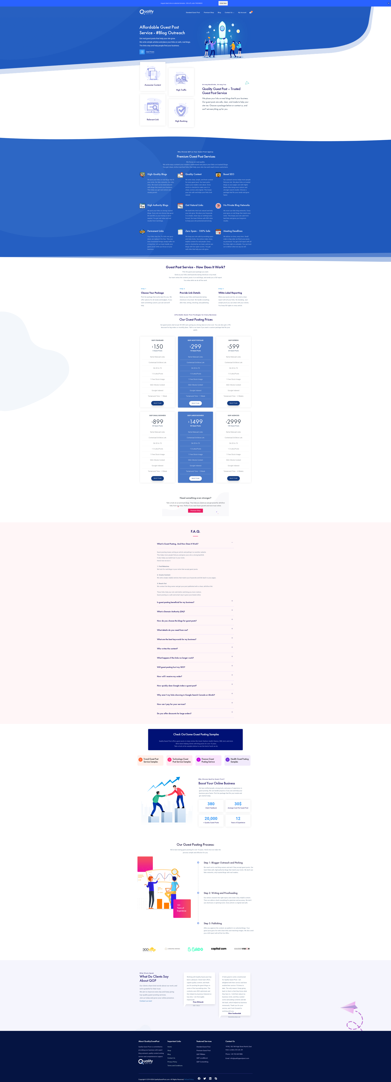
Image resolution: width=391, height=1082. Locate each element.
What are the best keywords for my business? (176, 639)
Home (169, 1047)
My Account (242, 12)
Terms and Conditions (174, 1066)
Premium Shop (209, 12)
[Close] (388, 3)
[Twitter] (204, 1078)
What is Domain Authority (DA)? (171, 611)
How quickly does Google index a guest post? (177, 685)
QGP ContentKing (202, 1062)
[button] (195, 543)
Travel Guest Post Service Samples (151, 760)
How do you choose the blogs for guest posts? (177, 620)
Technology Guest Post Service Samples (182, 760)
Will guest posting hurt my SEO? (171, 667)
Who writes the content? (167, 648)
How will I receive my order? (169, 676)
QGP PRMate (201, 1054)
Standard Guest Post (193, 12)
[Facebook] (199, 1078)
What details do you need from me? (172, 630)
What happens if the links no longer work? (175, 658)
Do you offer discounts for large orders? (174, 713)
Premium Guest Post (204, 1050)
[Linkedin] (210, 1078)
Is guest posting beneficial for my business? (175, 602)
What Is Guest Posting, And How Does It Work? (177, 543)
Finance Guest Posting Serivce (208, 760)
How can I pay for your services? (171, 704)
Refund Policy (189, 1079)
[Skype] (215, 1078)
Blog (219, 12)
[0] (250, 13)
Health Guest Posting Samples (240, 760)
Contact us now (146, 1001)
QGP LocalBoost (202, 1058)
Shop (169, 1050)
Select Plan (157, 403)
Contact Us (228, 12)
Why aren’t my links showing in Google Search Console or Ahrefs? (186, 695)
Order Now (223, 3)
